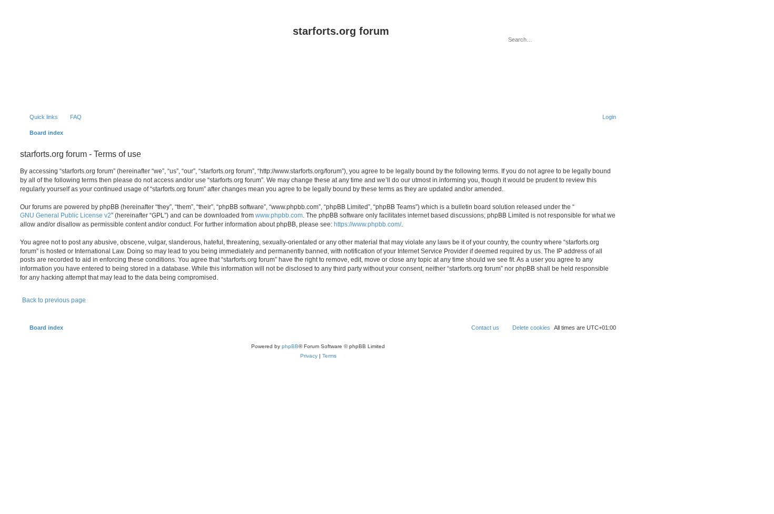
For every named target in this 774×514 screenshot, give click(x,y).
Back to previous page (54, 300)
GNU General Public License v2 (65, 215)
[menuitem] (71, 117)
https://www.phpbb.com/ (367, 224)
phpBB (290, 346)
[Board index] (155, 60)
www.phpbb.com (279, 215)
